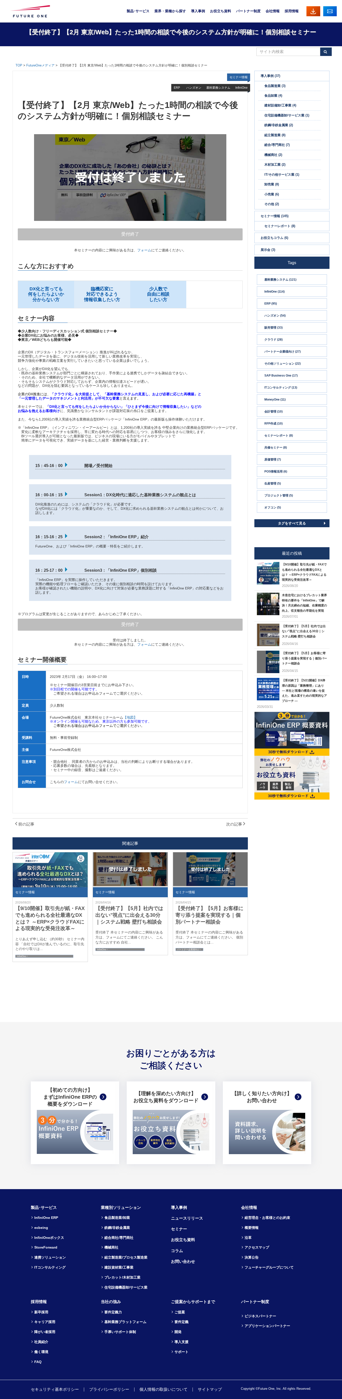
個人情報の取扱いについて (163, 1389)
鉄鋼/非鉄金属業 (117, 1228)
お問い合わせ (330, 11)
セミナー (179, 1229)
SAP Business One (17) (281, 375)
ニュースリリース (187, 1218)
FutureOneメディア (40, 65)
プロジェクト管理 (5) (278, 495)
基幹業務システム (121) (280, 279)
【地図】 (130, 717)
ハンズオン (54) (275, 315)
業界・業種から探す (170, 11)
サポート (182, 1352)
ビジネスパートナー (260, 1316)
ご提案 (180, 1312)
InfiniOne (21, 956)
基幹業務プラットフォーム (125, 1322)
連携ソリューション (50, 1257)
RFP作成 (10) (273, 423)
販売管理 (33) (273, 327)
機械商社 (111, 1247)
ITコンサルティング (50, 1267)
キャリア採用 (44, 1322)
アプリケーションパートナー (267, 1326)
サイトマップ (210, 1389)
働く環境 (41, 1352)
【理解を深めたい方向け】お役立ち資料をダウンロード (166, 1097)
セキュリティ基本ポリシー (55, 1389)
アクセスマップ (257, 1247)
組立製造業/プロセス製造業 (125, 1257)
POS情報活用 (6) (275, 471)
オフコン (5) (272, 507)
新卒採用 (41, 1312)
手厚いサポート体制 (120, 1332)
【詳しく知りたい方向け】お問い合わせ (262, 1097)
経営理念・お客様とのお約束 (267, 1218)
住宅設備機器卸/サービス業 (125, 1287)
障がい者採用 (44, 1332)
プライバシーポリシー (109, 1389)
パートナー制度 (248, 11)
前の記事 (25, 824)
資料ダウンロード (313, 11)
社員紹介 (41, 1342)
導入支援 (182, 1342)
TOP (19, 65)
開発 (178, 1332)
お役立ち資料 (220, 11)
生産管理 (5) (272, 483)
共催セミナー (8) (275, 447)
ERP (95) (270, 303)
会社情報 (273, 11)
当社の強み (111, 1302)
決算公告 (252, 1257)
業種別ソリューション (121, 1207)
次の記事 (234, 824)
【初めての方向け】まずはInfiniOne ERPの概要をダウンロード (70, 1097)
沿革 (248, 1238)
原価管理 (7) (272, 459)
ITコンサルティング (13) (280, 387)
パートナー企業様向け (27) (282, 351)
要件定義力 (113, 1312)
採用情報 (292, 11)
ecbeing (41, 1228)
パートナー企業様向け (188, 949)
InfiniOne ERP (46, 1218)
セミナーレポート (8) (278, 435)
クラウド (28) (273, 339)
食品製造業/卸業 (117, 1218)
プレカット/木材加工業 (122, 1277)
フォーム (144, 250)
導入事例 (198, 11)
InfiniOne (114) (274, 291)
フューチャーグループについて (269, 1267)
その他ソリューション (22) (282, 363)
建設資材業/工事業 (118, 1267)
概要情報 (252, 1228)
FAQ (38, 1362)
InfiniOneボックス (49, 1238)
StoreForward (45, 1247)
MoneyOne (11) (275, 399)
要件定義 (182, 1322)
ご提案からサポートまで (193, 1302)
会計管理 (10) (273, 411)
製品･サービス (138, 11)
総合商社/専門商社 (118, 1238)
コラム (177, 1251)
